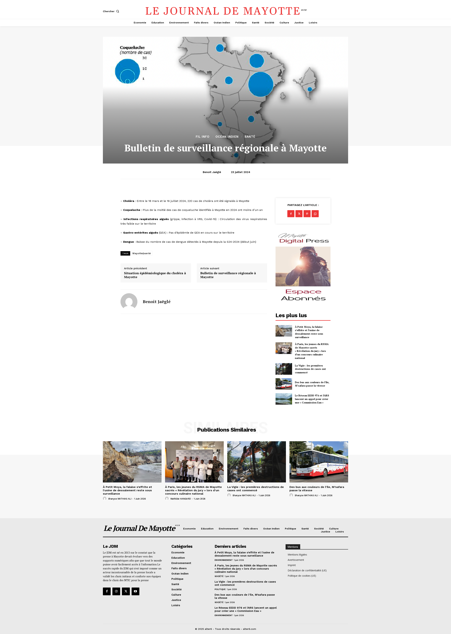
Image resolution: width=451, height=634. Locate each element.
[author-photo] (105, 499)
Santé (250, 136)
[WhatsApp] (315, 213)
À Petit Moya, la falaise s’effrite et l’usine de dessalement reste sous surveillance (309, 332)
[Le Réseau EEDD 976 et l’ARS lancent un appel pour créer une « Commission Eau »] (284, 399)
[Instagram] (116, 591)
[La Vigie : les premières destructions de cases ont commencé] (284, 369)
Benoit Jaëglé (212, 172)
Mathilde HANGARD (180, 498)
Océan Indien (227, 136)
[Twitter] (298, 213)
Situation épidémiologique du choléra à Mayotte (155, 275)
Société (219, 576)
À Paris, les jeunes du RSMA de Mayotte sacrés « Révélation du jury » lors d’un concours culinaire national (312, 350)
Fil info (202, 136)
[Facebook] (290, 213)
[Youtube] (135, 591)
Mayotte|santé (141, 253)
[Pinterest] (307, 213)
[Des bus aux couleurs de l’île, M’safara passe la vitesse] (284, 384)
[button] (112, 11)
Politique (220, 589)
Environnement (224, 560)
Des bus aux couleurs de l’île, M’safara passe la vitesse (312, 384)
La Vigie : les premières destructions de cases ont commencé (310, 369)
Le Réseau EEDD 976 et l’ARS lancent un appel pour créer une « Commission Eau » (312, 399)
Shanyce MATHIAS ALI (119, 498)
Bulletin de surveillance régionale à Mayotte (228, 275)
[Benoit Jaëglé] (129, 301)
